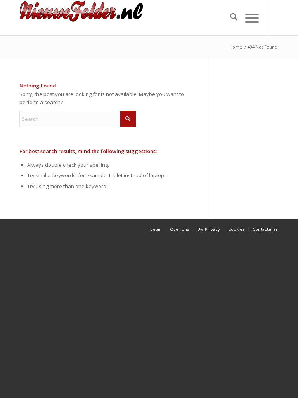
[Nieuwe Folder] (84, 17)
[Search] (229, 17)
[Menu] (248, 17)
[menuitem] (229, 17)
